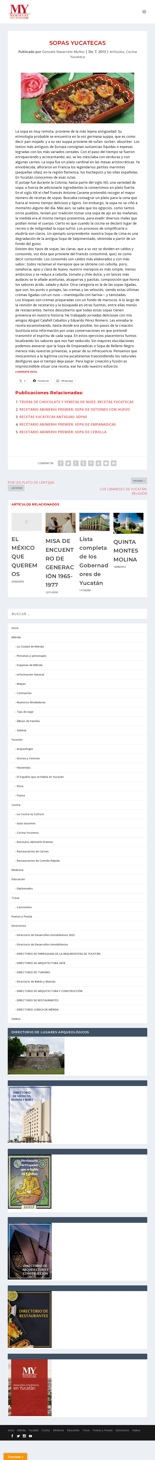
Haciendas (23, 767)
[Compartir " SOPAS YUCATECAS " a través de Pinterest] (91, 463)
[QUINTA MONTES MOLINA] (128, 523)
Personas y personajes (31, 656)
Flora (20, 786)
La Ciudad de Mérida (30, 646)
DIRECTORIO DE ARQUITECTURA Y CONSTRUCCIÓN (49, 991)
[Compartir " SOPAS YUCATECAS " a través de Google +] (76, 463)
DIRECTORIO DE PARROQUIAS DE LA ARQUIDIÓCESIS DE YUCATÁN (58, 953)
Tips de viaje (25, 712)
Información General (30, 674)
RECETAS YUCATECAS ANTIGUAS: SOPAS (53, 416)
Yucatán (17, 739)
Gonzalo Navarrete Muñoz (63, 51)
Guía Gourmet (26, 823)
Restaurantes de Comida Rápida (38, 860)
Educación (18, 879)
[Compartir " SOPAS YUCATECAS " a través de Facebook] (60, 463)
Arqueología (25, 749)
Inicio (15, 628)
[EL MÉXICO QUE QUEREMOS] (27, 522)
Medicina (17, 870)
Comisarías (24, 693)
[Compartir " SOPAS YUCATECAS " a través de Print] (113, 463)
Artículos (117, 51)
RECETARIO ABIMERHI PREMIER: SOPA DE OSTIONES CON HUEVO (74, 409)
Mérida (16, 637)
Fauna (21, 795)
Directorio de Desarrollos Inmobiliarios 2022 (46, 935)
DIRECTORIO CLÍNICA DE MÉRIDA (38, 1009)
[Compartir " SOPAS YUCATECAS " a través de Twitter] (68, 463)
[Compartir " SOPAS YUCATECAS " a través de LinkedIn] (98, 463)
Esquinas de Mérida (30, 665)
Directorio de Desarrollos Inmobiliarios (42, 944)
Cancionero (24, 907)
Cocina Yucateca (28, 832)
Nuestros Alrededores (31, 702)
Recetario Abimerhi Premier (35, 842)
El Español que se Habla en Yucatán (40, 777)
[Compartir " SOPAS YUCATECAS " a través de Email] (106, 463)
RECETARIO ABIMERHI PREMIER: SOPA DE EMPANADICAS (67, 424)
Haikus (16, 1019)
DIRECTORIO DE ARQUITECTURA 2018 (41, 963)
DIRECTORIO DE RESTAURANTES (37, 1000)
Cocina (16, 805)
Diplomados (25, 888)
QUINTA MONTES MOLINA (125, 551)
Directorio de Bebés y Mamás (36, 981)
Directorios (19, 925)
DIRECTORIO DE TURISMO (33, 972)
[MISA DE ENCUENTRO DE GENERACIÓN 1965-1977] (61, 523)
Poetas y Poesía (22, 916)
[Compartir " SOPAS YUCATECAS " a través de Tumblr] (83, 463)
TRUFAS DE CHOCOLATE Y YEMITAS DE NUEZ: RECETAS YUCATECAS (76, 402)
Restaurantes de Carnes (33, 851)
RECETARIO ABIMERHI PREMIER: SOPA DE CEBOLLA (62, 432)
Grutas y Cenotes (28, 758)
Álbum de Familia (28, 721)
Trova (15, 898)
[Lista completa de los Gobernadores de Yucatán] (94, 522)
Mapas (21, 684)
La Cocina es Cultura (30, 814)
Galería (21, 730)
